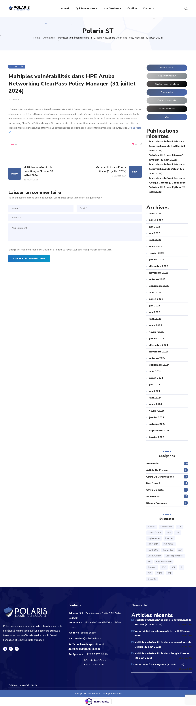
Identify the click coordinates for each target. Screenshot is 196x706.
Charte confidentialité (166, 100)
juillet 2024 (156, 378)
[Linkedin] (17, 649)
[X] (5, 649)
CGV (167, 117)
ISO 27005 (168, 549)
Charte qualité (167, 92)
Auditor (151, 526)
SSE (170, 573)
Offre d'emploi (155, 490)
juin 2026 (154, 226)
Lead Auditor (154, 555)
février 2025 (156, 332)
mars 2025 (155, 325)
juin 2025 (154, 305)
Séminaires (153, 496)
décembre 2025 (158, 266)
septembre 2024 (159, 365)
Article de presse (157, 470)
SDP (173, 567)
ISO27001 (153, 549)
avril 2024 (155, 397)
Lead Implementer (174, 555)
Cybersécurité (155, 532)
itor (180, 549)
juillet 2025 (156, 299)
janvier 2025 (156, 338)
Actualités (49, 37)
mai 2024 (154, 391)
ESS (169, 532)
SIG (149, 573)
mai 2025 (154, 312)
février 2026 (156, 253)
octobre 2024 (157, 358)
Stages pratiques (156, 503)
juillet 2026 (156, 220)
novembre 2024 (158, 351)
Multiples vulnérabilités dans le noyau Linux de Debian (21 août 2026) (167, 169)
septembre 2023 (159, 430)
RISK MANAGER (164, 561)
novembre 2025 (158, 272)
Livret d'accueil (167, 67)
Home (36, 37)
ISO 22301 (169, 544)
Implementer (154, 538)
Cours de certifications (160, 476)
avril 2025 (155, 319)
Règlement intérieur (167, 75)
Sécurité (152, 579)
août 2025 (155, 292)
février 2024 (156, 411)
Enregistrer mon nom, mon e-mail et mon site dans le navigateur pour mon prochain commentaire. (60, 249)
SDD (164, 567)
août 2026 (155, 213)
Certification (166, 526)
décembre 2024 (158, 345)
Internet (169, 538)
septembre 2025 (159, 286)
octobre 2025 (157, 279)
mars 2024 (155, 404)
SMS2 (159, 573)
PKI (149, 561)
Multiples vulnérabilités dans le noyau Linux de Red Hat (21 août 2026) (167, 146)
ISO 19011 (153, 544)
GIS (177, 532)
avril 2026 (155, 240)
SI (182, 567)
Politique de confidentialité (23, 685)
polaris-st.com (88, 632)
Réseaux (152, 567)
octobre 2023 (157, 424)
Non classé (153, 483)
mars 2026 (155, 246)
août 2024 (155, 371)
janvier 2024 (156, 417)
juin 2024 (154, 384)
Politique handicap (167, 108)
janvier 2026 (156, 259)
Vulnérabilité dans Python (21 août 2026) (159, 664)
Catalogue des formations (167, 84)
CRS (179, 526)
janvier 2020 (156, 437)
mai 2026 (154, 233)
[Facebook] (11, 649)
